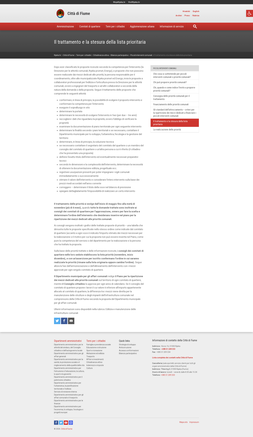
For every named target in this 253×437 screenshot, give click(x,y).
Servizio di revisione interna (65, 392)
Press (187, 15)
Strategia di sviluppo (127, 344)
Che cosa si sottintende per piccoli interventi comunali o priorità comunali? (172, 75)
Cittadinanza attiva (94, 362)
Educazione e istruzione (96, 347)
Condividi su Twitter (57, 321)
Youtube (66, 423)
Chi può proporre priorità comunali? (170, 82)
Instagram (71, 423)
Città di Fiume (66, 429)
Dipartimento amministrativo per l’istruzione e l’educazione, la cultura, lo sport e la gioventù (69, 371)
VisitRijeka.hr (134, 2)
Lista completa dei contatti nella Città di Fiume (172, 358)
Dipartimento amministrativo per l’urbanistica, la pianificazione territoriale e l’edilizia (67, 386)
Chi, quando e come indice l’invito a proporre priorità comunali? (174, 89)
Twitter (61, 423)
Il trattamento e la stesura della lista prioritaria (170, 123)
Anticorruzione (125, 347)
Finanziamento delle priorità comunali (171, 104)
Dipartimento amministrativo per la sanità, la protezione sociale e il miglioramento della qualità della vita (69, 362)
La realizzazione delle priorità (167, 129)
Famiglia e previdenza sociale (98, 344)
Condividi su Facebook (64, 321)
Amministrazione (65, 26)
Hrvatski (186, 11)
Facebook (56, 423)
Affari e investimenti (95, 359)
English (196, 11)
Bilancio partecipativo (128, 353)
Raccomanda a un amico (71, 321)
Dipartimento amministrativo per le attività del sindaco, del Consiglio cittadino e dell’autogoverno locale (68, 347)
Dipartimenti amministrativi (68, 340)
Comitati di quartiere (89, 26)
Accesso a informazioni (129, 350)
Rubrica (196, 15)
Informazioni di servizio (172, 26)
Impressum (194, 422)
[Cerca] (195, 26)
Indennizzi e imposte (95, 365)
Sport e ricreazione (94, 350)
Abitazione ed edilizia (95, 353)
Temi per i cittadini (115, 26)
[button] (249, 13)
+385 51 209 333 (168, 349)
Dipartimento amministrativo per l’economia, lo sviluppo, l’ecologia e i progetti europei (68, 409)
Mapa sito (183, 422)
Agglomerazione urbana (142, 26)
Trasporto (90, 356)
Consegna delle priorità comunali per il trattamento (171, 97)
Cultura (89, 368)
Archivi (179, 15)
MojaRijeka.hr (119, 2)
